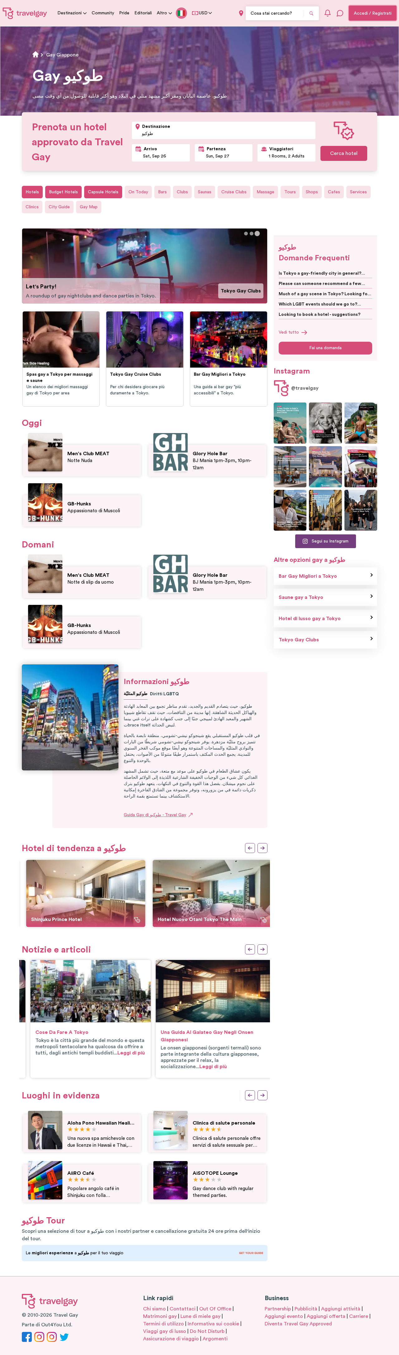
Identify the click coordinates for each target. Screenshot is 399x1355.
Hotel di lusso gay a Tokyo (310, 618)
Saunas (204, 192)
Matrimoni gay (160, 1316)
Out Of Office (215, 1308)
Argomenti (215, 1338)
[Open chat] (340, 13)
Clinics (32, 207)
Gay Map (89, 207)
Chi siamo (154, 1308)
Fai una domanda (325, 348)
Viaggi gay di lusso (164, 1331)
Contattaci (182, 1308)
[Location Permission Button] (241, 13)
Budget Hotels (63, 192)
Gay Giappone (62, 54)
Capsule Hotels (103, 192)
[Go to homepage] (24, 13)
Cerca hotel (344, 153)
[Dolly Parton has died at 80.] (325, 423)
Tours (290, 192)
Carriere (358, 1316)
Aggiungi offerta (326, 1316)
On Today (138, 192)
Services (358, 192)
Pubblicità (306, 1308)
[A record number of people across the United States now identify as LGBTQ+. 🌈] (360, 466)
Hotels (32, 192)
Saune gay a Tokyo (301, 597)
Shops (312, 192)
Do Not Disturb (207, 1331)
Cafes (334, 192)
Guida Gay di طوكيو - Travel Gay (155, 815)
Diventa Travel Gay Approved (298, 1323)
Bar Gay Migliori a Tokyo (308, 576)
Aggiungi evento (284, 1316)
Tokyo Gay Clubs (241, 290)
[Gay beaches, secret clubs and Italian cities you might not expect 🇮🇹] (290, 423)
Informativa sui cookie (213, 1323)
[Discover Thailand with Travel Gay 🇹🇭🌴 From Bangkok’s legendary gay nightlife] (360, 423)
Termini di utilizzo (163, 1323)
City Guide (59, 207)
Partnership (278, 1308)
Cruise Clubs (234, 192)
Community (103, 13)
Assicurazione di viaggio (171, 1338)
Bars (162, 192)
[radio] (70, 1130)
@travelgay (305, 388)
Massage (265, 192)
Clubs (182, 192)
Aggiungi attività (340, 1308)
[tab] (246, 233)
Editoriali (143, 13)
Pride (124, 13)
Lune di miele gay (200, 1316)
